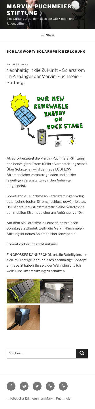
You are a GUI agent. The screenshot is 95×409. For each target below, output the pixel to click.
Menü (50, 35)
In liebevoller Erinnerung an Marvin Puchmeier (39, 398)
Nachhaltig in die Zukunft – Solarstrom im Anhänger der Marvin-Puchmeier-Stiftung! (45, 76)
